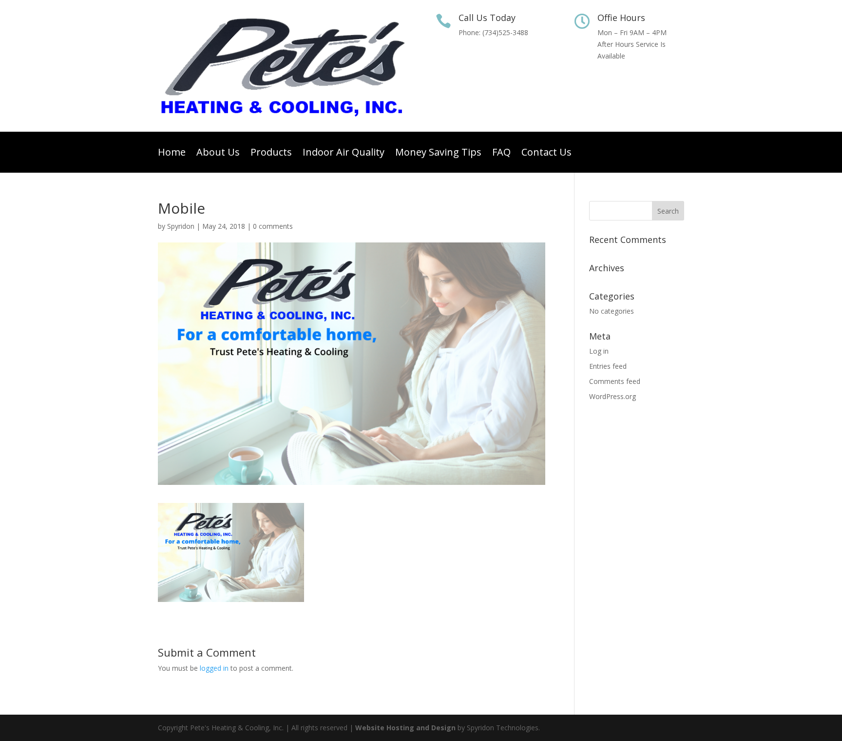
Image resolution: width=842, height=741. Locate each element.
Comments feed (614, 381)
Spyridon (180, 226)
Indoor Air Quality (343, 154)
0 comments (273, 226)
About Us (218, 154)
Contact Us (546, 154)
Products (271, 154)
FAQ (501, 154)
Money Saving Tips (438, 154)
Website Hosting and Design (405, 727)
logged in (214, 668)
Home (172, 154)
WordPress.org (612, 396)
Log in (599, 351)
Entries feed (608, 366)
